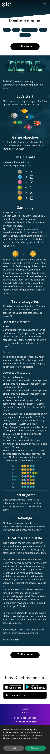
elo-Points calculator (25, 722)
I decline (14, 748)
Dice (43, 29)
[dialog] (25, 739)
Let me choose (10, 742)
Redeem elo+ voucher (25, 718)
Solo (16, 29)
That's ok (35, 748)
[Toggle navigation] (44, 4)
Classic (25, 35)
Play (6, 29)
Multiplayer (29, 29)
